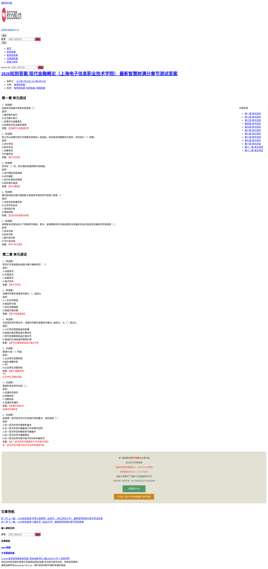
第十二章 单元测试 (254, 150)
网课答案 (40, 88)
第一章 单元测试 (253, 113)
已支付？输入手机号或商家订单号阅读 (134, 497)
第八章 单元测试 (253, 137)
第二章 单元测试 (253, 117)
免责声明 (65, 558)
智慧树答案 (19, 85)
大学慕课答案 (8, 553)
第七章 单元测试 (253, 134)
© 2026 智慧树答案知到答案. (15, 558)
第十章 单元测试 (253, 144)
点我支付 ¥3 (134, 488)
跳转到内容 (6, 3)
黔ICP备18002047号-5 (49, 558)
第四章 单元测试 (253, 123)
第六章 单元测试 (253, 130)
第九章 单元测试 (253, 140)
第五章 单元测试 (253, 127)
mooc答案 (6, 547)
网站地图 (34, 558)
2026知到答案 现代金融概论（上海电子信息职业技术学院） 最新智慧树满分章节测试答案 (89, 73)
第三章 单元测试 (253, 120)
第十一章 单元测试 (254, 147)
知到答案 (30, 88)
